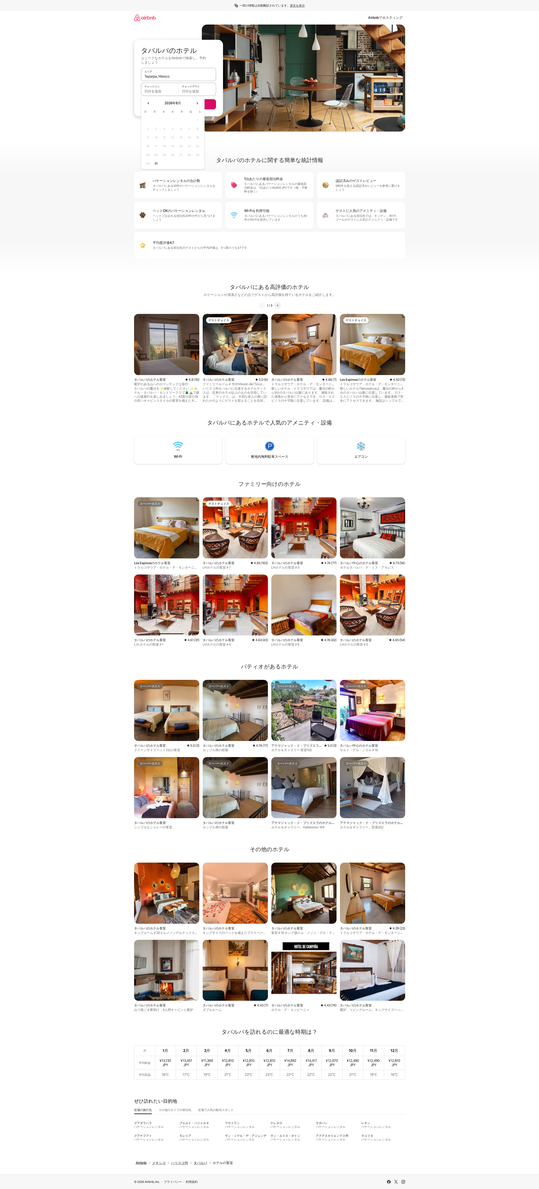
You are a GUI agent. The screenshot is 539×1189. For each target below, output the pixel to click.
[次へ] (277, 305)
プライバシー (173, 1182)
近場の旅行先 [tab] (143, 1110)
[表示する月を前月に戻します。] (148, 103)
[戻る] (261, 305)
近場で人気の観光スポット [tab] (216, 1110)
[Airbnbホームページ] (145, 17)
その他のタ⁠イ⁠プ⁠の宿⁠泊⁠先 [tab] (175, 1110)
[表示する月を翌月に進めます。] (197, 103)
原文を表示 (297, 5)
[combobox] (178, 76)
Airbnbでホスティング (385, 17)
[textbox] (159, 91)
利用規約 (192, 1182)
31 (156, 163)
